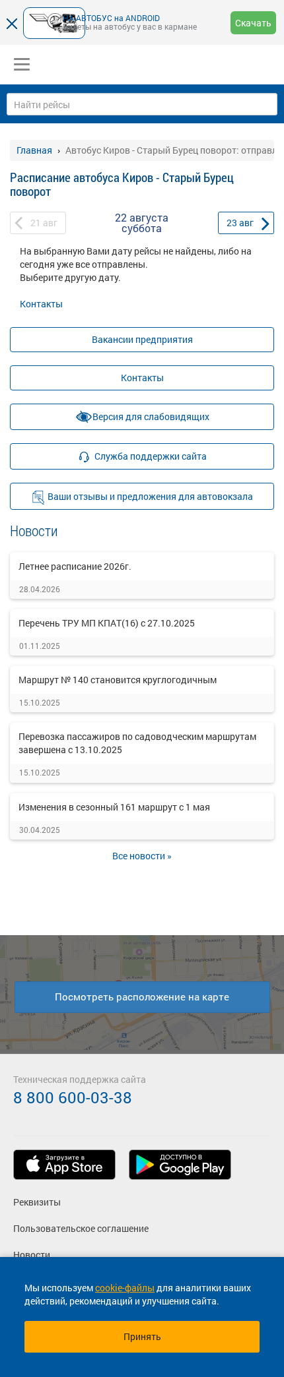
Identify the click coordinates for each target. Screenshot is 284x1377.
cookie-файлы (125, 1287)
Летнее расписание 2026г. (74, 566)
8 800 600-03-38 (72, 1097)
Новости (31, 1254)
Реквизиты (37, 1202)
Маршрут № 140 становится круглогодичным (117, 679)
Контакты (41, 303)
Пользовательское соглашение (81, 1228)
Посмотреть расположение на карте (142, 996)
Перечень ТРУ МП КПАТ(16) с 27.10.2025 (106, 623)
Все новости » (142, 855)
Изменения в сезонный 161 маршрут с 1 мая (114, 807)
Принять (142, 1336)
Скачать (253, 22)
